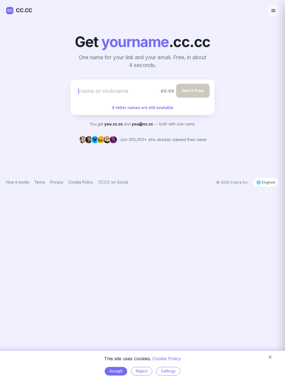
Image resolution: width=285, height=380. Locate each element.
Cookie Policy (80, 182)
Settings (168, 371)
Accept (115, 371)
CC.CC (19, 10)
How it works (17, 182)
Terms (39, 182)
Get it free (193, 90)
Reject (142, 371)
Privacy (56, 182)
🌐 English (265, 182)
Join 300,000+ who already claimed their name (163, 139)
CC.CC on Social (113, 182)
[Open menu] (273, 10)
